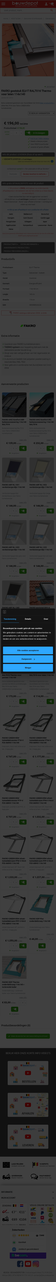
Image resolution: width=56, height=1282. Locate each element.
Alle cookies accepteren (28, 650)
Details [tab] (28, 619)
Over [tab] (46, 619)
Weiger (28, 668)
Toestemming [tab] (10, 619)
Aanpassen (26, 659)
